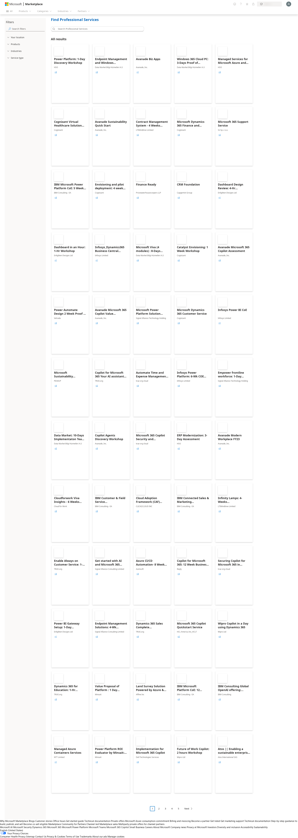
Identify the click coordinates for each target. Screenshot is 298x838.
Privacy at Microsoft (197, 827)
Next (186, 808)
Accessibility (247, 827)
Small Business (136, 827)
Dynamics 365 (39, 827)
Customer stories (43, 820)
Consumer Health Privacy (12, 836)
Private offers (117, 820)
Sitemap (30, 836)
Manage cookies (116, 836)
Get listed (215, 820)
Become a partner (200, 820)
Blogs (32, 820)
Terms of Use (72, 836)
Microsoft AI (6, 827)
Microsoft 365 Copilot (117, 827)
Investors (212, 827)
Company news (178, 827)
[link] (70, 73)
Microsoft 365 (54, 827)
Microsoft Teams (97, 827)
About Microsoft (161, 827)
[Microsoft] (13, 4)
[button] (53, 29)
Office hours (59, 820)
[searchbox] (28, 29)
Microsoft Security (22, 827)
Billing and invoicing (180, 820)
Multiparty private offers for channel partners (141, 824)
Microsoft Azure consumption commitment (147, 820)
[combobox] (98, 29)
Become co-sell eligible (35, 824)
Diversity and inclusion (228, 827)
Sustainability (261, 827)
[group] (55, 72)
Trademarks (86, 836)
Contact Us (40, 836)
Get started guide (75, 820)
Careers (149, 827)
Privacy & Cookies (56, 836)
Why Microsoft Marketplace (14, 820)
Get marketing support (232, 820)
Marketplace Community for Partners (67, 824)
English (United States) (11, 830)
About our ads (99, 836)
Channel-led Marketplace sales (102, 824)
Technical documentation (97, 820)
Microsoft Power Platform (75, 827)
